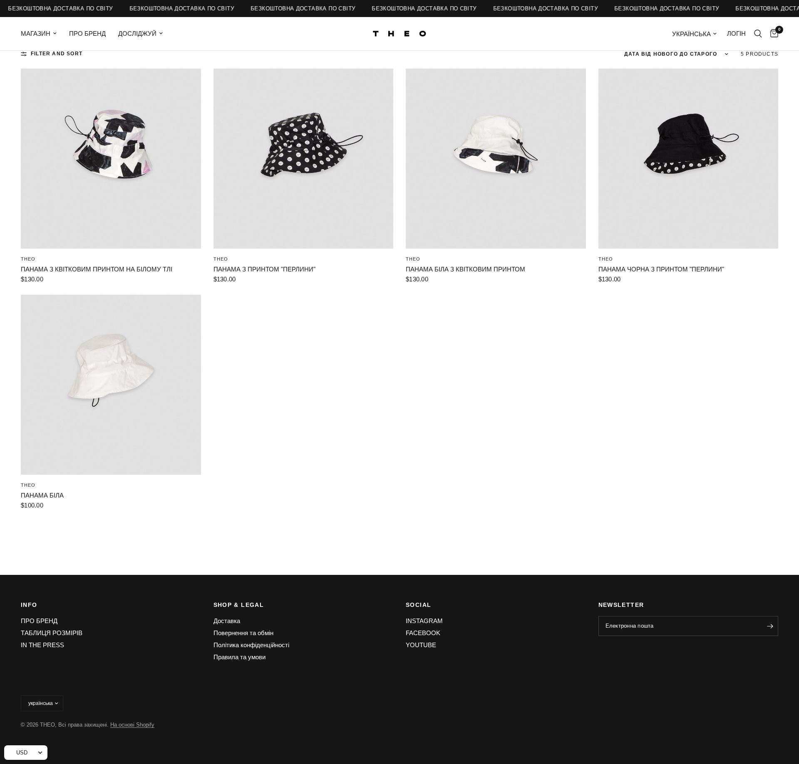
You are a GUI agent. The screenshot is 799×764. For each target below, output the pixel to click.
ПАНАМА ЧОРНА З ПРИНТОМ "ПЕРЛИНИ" (661, 269)
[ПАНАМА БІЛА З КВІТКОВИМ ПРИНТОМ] (496, 159)
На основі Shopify (132, 725)
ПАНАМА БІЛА (42, 495)
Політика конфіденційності (251, 644)
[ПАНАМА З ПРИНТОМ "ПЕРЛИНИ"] (303, 159)
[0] (772, 33)
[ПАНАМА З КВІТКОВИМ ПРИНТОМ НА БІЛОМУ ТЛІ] (111, 159)
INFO (29, 605)
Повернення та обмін (243, 632)
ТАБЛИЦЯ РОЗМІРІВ (51, 632)
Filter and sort (56, 54)
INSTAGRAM (424, 620)
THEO (28, 258)
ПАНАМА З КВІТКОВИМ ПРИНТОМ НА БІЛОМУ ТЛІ (96, 269)
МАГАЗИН (35, 33)
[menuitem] (42, 34)
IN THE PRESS (42, 644)
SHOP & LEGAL (238, 605)
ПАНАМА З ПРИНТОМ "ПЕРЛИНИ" (264, 269)
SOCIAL (418, 605)
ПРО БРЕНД (87, 33)
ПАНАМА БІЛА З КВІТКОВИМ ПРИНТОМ (465, 269)
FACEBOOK (423, 632)
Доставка (226, 620)
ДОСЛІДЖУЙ (137, 33)
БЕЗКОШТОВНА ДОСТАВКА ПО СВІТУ (55, 8)
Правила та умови (239, 656)
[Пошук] (758, 33)
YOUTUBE (421, 644)
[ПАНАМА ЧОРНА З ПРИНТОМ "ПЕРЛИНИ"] (688, 159)
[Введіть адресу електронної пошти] (770, 626)
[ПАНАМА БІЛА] (111, 385)
